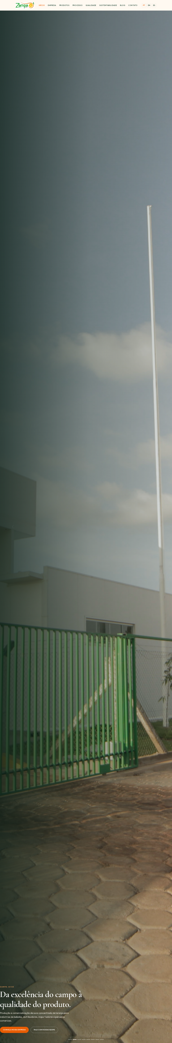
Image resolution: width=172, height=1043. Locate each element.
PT (144, 5)
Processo (77, 5)
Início (42, 5)
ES (154, 5)
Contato (132, 5)
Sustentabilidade (108, 5)
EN (149, 5)
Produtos (64, 5)
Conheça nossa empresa (14, 1030)
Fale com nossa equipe (44, 1030)
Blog (122, 5)
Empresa (52, 5)
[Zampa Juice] (25, 5)
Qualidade (91, 5)
